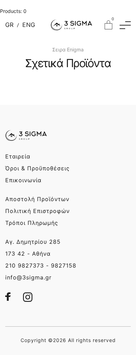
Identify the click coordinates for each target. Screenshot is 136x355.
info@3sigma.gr (28, 277)
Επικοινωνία (23, 180)
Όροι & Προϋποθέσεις (37, 168)
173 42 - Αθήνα (28, 253)
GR (9, 25)
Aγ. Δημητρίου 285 (33, 241)
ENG (28, 25)
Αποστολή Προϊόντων (37, 199)
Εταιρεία (17, 156)
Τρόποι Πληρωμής (31, 222)
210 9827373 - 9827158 (40, 265)
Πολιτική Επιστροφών (37, 210)
